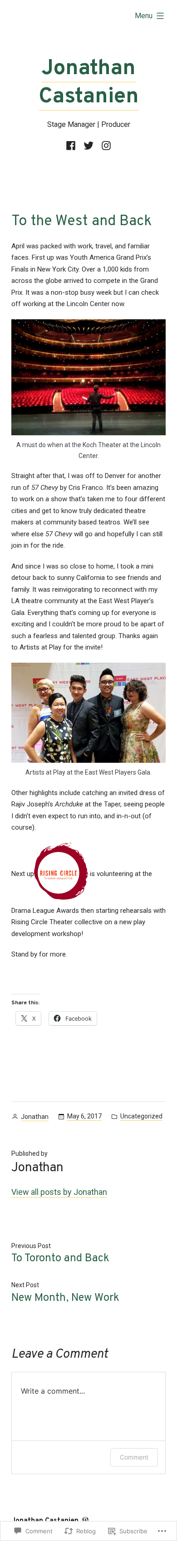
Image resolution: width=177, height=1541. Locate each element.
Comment (134, 1457)
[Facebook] (72, 146)
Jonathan (35, 1116)
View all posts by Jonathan (59, 1192)
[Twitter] (88, 146)
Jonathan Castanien (89, 83)
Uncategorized (141, 1116)
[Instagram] (105, 146)
